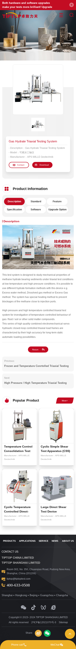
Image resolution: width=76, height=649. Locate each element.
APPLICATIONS (27, 541)
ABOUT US (68, 541)
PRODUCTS (9, 541)
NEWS (55, 541)
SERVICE (43, 541)
